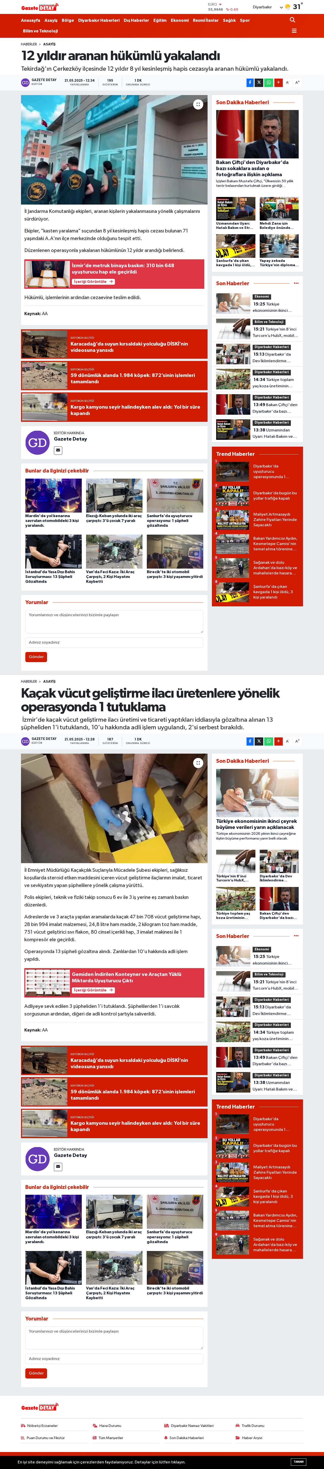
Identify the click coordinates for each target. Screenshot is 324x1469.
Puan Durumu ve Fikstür (46, 1438)
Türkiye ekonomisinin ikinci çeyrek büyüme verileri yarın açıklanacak (274, 308)
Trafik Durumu (253, 1426)
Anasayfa (30, 20)
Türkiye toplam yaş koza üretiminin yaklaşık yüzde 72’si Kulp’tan (273, 383)
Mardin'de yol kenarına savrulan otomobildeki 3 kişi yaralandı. (52, 521)
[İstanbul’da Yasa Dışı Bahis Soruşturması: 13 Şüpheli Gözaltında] (53, 551)
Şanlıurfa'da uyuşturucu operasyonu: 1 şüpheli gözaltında (169, 521)
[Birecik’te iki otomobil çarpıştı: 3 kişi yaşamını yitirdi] (175, 551)
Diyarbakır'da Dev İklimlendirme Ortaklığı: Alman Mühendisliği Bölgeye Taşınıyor (273, 358)
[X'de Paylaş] (259, 83)
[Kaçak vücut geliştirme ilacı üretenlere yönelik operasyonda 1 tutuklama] (114, 808)
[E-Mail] (58, 450)
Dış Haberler (136, 20)
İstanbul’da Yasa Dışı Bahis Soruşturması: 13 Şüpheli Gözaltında (50, 577)
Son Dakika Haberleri (187, 1438)
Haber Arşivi (252, 1438)
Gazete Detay (70, 439)
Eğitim (160, 20)
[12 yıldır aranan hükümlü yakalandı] (114, 150)
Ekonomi (180, 20)
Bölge (68, 20)
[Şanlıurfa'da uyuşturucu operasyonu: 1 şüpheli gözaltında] (175, 495)
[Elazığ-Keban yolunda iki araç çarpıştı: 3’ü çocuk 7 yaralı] (114, 495)
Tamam (298, 1461)
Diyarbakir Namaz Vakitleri (192, 1426)
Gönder (36, 657)
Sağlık (229, 20)
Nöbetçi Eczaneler (42, 1426)
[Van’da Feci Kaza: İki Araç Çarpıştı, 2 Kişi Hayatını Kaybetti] (114, 551)
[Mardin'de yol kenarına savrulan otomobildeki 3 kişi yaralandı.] (53, 495)
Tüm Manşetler (110, 1438)
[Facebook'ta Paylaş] (250, 83)
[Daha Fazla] (278, 83)
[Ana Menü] (293, 31)
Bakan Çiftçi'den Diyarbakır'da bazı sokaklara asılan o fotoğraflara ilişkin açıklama (275, 409)
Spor (245, 20)
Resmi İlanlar (206, 20)
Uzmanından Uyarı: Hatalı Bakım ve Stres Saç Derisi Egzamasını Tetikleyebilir (273, 434)
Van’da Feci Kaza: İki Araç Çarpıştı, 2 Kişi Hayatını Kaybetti (110, 577)
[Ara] (293, 20)
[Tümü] (296, 283)
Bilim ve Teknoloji (40, 31)
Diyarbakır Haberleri (98, 20)
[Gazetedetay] (40, 7)
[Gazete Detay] (37, 442)
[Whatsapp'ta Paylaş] (268, 83)
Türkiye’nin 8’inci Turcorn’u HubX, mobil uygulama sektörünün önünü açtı (274, 333)
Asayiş (51, 20)
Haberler (29, 44)
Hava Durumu (110, 1426)
